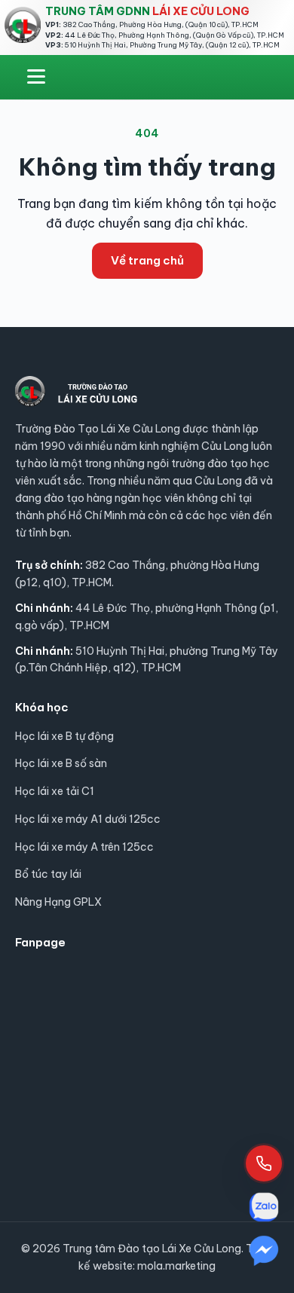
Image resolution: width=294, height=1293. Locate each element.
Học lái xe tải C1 (54, 791)
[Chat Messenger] (264, 1251)
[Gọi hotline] (264, 1163)
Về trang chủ (147, 260)
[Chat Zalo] (264, 1207)
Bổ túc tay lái (48, 874)
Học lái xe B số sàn (61, 763)
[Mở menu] (36, 76)
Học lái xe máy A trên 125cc (84, 847)
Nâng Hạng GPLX (58, 902)
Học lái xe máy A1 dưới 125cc (88, 819)
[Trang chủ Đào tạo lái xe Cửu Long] (23, 25)
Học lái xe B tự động (64, 736)
